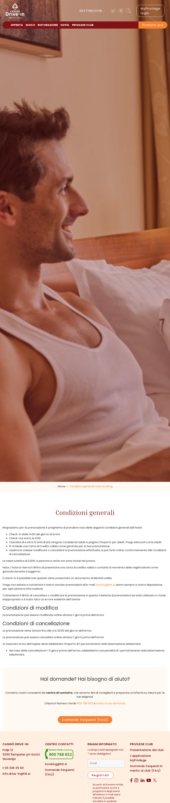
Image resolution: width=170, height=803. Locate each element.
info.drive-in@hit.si (16, 774)
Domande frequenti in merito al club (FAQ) (146, 768)
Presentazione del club (147, 750)
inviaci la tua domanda (110, 703)
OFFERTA (17, 25)
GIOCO (30, 25)
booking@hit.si (105, 585)
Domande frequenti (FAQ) (85, 720)
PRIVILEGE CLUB (82, 25)
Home (61, 486)
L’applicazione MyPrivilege (140, 758)
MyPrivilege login (150, 10)
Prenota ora (152, 25)
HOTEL (65, 25)
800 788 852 (85, 703)
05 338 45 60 (14, 768)
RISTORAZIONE (48, 25)
